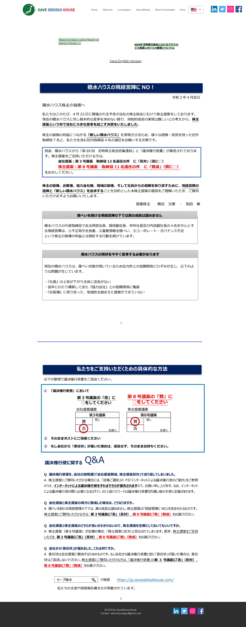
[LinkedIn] (214, 9)
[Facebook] (238, 9)
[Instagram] (230, 9)
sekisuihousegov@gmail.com (125, 613)
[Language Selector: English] (195, 9)
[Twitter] (222, 9)
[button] (182, 9)
